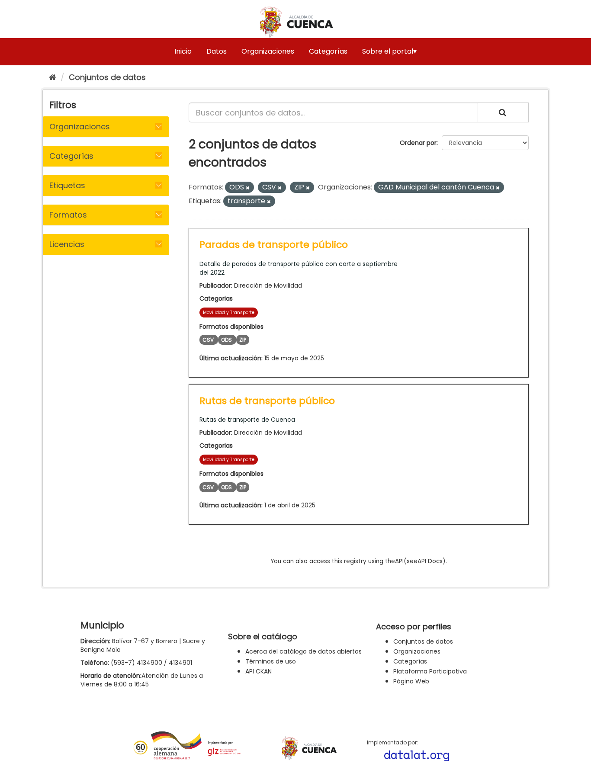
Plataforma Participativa (430, 671)
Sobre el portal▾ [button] (389, 51)
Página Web (411, 681)
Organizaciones (267, 51)
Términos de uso (270, 661)
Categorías (328, 51)
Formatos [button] (68, 214)
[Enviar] (503, 112)
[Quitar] (248, 187)
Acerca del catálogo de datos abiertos (303, 651)
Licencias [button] (66, 244)
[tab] (106, 126)
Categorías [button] (71, 156)
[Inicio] (52, 77)
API (399, 561)
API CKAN (258, 671)
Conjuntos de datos (107, 77)
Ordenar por (418, 142)
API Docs (430, 561)
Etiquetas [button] (67, 185)
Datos (216, 51)
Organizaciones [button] (79, 126)
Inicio (183, 51)
